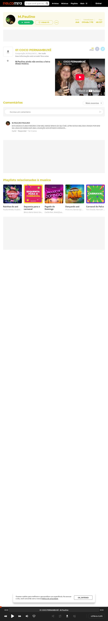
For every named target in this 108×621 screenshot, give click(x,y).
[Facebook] (97, 49)
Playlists (74, 3)
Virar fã (45, 22)
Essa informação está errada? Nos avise (32, 56)
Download (67, 616)
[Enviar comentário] (100, 111)
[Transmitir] (81, 616)
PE (91, 22)
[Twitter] (103, 49)
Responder (22, 131)
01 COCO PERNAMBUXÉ (49, 610)
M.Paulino (26, 17)
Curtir (14, 131)
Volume (26, 616)
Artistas (55, 3)
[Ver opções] (56, 22)
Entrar (99, 3)
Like (34, 616)
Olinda (85, 22)
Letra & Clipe (96, 616)
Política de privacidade (49, 598)
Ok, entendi (83, 598)
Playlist (74, 616)
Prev (5, 616)
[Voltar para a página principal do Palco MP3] (13, 3)
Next (19, 616)
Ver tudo (42, 53)
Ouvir (27, 22)
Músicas (64, 3)
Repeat (60, 616)
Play (12, 616)
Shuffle (53, 616)
